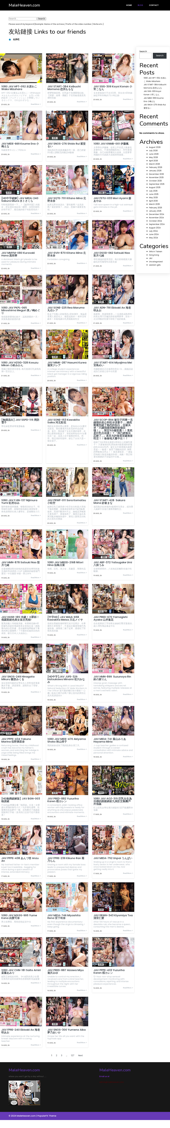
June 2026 (154, 154)
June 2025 (153, 194)
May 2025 (153, 197)
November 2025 (156, 177)
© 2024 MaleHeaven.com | (23, 1115)
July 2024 (153, 231)
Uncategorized (156, 261)
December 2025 (156, 174)
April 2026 (153, 160)
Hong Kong (154, 255)
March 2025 (154, 204)
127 (72, 1055)
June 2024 (154, 234)
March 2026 (154, 164)
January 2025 (155, 211)
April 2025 (153, 201)
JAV (150, 258)
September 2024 (157, 224)
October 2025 (155, 180)
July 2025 (153, 191)
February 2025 (155, 207)
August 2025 (154, 187)
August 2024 (155, 227)
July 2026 (153, 150)
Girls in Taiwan (155, 251)
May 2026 (153, 157)
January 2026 (155, 170)
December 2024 (156, 214)
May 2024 (153, 237)
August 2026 (155, 147)
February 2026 (155, 167)
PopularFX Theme (46, 1115)
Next (80, 1055)
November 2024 (156, 217)
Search (143, 51)
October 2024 (155, 221)
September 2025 (156, 184)
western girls (155, 265)
